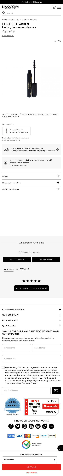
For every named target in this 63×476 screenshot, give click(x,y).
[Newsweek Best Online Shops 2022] (41, 407)
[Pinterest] (24, 426)
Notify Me (31, 467)
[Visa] (19, 436)
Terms (25, 383)
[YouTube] (31, 426)
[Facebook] (11, 426)
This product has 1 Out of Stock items (15, 138)
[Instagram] (38, 426)
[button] (55, 41)
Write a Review (8, 36)
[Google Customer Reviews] (31, 444)
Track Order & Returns (32, 2)
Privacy (34, 383)
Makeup (14, 19)
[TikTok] (44, 426)
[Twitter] (17, 426)
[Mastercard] (27, 436)
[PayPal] (43, 436)
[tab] (31, 176)
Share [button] (59, 41)
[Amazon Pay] (52, 436)
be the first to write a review (31, 288)
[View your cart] (54, 7)
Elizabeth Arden (15, 24)
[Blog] (51, 426)
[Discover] (35, 436)
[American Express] (11, 436)
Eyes (24, 19)
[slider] (31, 215)
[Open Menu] (59, 7)
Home (4, 19)
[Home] (10, 7)
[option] (16, 131)
